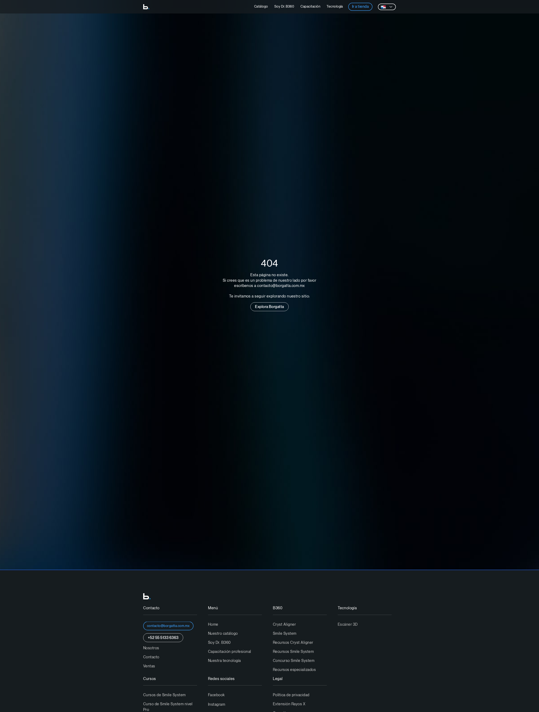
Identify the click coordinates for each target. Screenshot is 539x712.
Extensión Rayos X (289, 704)
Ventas (149, 666)
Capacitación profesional (229, 652)
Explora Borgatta (269, 307)
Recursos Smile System (293, 652)
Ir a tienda (360, 7)
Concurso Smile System (293, 661)
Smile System (284, 634)
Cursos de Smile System (164, 695)
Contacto (151, 657)
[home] (146, 6)
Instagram (216, 705)
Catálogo (261, 6)
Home (213, 625)
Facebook (216, 695)
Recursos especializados (294, 670)
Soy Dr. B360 (284, 6)
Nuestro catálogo (223, 634)
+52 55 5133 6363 (163, 638)
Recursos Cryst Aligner (293, 643)
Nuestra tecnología (224, 661)
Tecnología (335, 6)
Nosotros (151, 648)
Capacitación (310, 6)
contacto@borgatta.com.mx (168, 626)
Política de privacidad (291, 695)
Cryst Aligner (284, 625)
